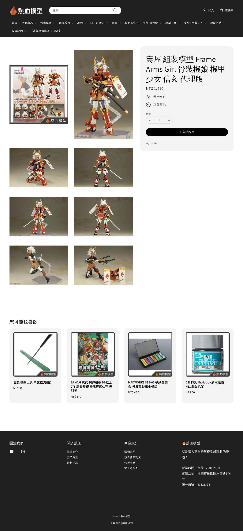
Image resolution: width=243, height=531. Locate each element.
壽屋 (114, 23)
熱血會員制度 (132, 457)
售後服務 (129, 462)
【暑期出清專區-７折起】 (46, 31)
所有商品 (27, 23)
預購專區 (45, 23)
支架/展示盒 (150, 23)
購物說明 (129, 451)
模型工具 (170, 23)
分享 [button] (154, 143)
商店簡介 (72, 451)
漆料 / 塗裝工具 (193, 23)
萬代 (80, 23)
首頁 (14, 23)
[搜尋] (115, 10)
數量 (148, 114)
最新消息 (72, 462)
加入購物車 (187, 132)
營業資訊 (72, 457)
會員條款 (115, 523)
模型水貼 (215, 23)
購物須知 (127, 523)
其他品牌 (130, 23)
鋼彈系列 (64, 23)
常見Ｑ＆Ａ (131, 468)
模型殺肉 (17, 31)
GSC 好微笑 (97, 23)
